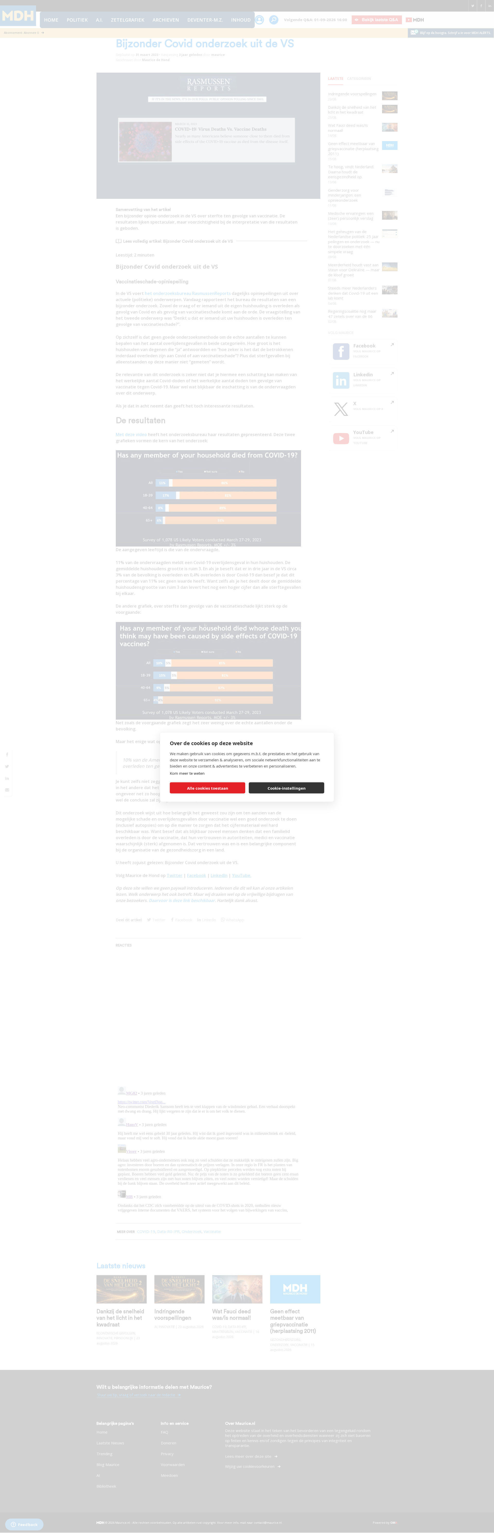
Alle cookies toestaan (207, 787)
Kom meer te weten (187, 773)
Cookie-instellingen (287, 787)
